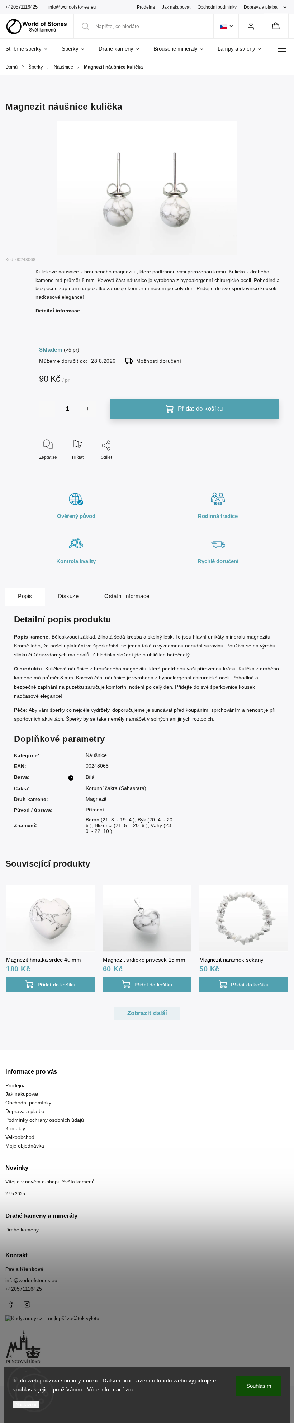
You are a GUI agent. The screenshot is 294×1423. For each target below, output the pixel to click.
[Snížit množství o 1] (47, 409)
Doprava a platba (261, 7)
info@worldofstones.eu (31, 1280)
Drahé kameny (22, 1230)
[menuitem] (29, 49)
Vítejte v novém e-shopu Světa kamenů (50, 1181)
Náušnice (96, 755)
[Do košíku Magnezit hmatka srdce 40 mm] (50, 984)
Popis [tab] (25, 596)
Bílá (90, 777)
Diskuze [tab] (68, 596)
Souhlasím (258, 1386)
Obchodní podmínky (217, 7)
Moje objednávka (24, 1146)
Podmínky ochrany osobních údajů (44, 1120)
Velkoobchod (19, 1137)
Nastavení (26, 1404)
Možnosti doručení (158, 361)
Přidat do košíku (200, 408)
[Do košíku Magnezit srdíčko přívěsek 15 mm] (147, 984)
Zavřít (273, 469)
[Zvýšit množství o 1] (88, 409)
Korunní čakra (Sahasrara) (116, 788)
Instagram (27, 1304)
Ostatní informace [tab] (127, 596)
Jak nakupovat (176, 7)
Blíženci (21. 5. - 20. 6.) (121, 825)
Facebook (10, 1304)
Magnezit (96, 799)
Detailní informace (57, 311)
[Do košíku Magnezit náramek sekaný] (243, 984)
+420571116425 (23, 1289)
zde (130, 1389)
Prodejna (146, 7)
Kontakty (15, 1128)
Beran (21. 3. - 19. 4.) (110, 820)
